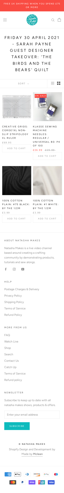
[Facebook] (5, 269)
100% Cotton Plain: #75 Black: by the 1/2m (16, 204)
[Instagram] (14, 269)
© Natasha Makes (32, 444)
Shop (7, 348)
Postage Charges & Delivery (21, 289)
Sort (22, 83)
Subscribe (17, 426)
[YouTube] (22, 269)
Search (8, 354)
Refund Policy (13, 315)
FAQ (7, 335)
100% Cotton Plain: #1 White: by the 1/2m (46, 204)
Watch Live (11, 341)
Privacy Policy (13, 295)
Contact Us (11, 360)
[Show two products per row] (58, 83)
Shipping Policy (14, 302)
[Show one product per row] (52, 83)
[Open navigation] (5, 19)
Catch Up (10, 367)
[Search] (53, 19)
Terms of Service (15, 308)
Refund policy (13, 380)
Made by (32, 454)
